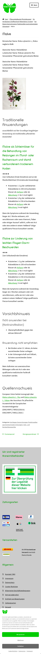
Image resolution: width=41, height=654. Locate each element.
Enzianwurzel (10, 434)
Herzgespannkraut (29, 434)
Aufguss (20, 192)
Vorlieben (20, 646)
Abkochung (12, 195)
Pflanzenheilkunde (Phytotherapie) (20, 19)
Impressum (30, 651)
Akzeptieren (20, 635)
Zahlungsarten (10, 603)
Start (6, 19)
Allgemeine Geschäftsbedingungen (17, 591)
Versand (8, 607)
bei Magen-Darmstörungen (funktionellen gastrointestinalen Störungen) (20, 24)
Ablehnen (20, 640)
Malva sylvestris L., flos (11, 397)
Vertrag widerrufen (12, 595)
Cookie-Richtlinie (12, 651)
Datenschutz (22, 651)
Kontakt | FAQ (10, 574)
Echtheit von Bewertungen (14, 599)
